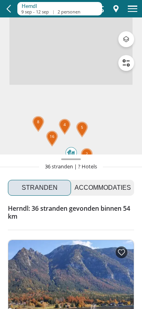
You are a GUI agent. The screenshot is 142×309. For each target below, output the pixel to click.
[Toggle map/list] (115, 8)
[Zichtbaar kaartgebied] (57, 5)
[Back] (9, 8)
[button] (52, 146)
